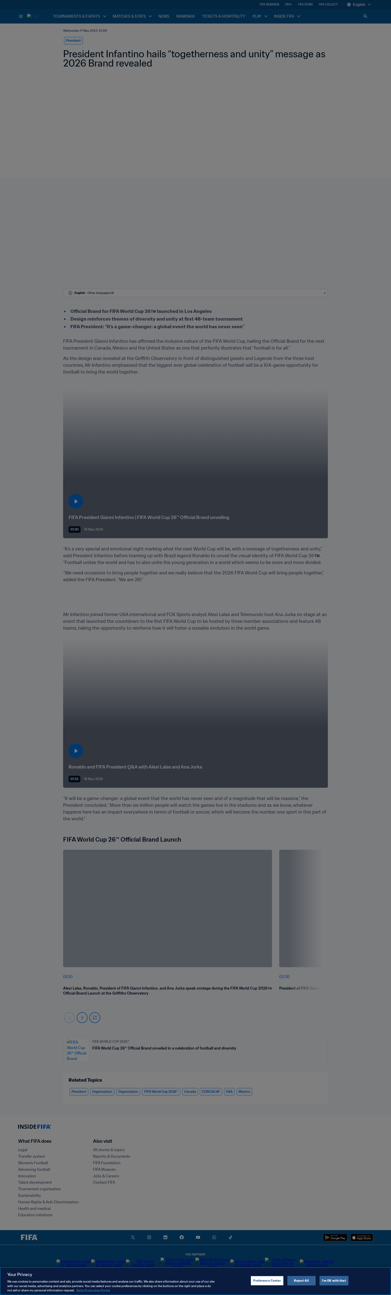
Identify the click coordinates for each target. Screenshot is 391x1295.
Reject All (301, 1281)
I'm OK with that (334, 1281)
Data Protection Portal (93, 1290)
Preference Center (267, 1281)
